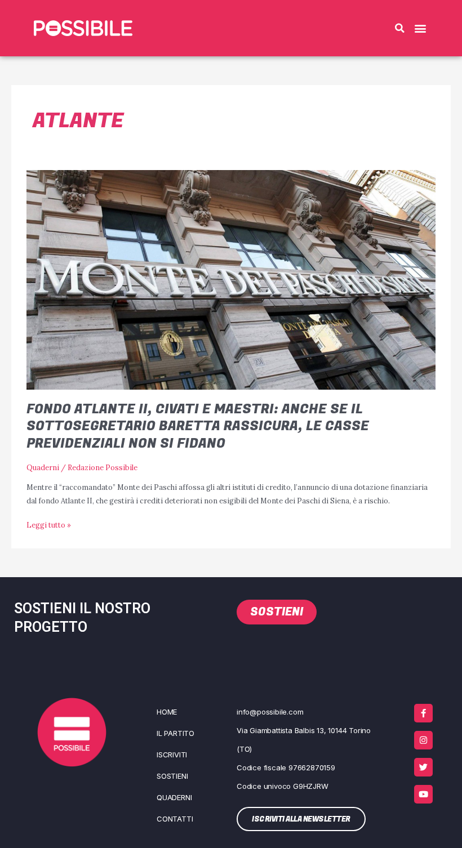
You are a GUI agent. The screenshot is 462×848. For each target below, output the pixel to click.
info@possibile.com (270, 711)
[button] (399, 28)
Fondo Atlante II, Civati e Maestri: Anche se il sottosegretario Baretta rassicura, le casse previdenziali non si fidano (197, 426)
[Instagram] (423, 740)
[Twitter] (423, 767)
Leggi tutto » (48, 524)
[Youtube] (423, 794)
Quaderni (42, 467)
